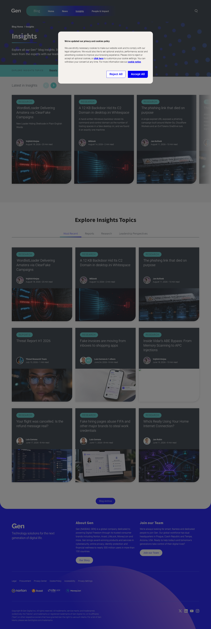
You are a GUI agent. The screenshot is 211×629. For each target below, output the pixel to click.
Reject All (116, 74)
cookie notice (134, 61)
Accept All (138, 74)
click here (98, 58)
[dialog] (105, 58)
